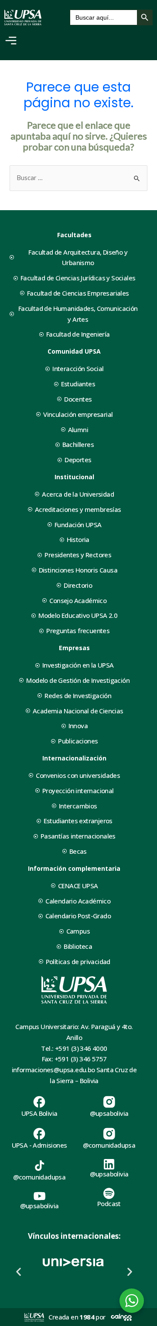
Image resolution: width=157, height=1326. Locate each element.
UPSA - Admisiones (39, 1145)
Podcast (109, 1203)
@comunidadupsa (109, 1145)
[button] (18, 1271)
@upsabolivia (109, 1113)
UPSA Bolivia (39, 1113)
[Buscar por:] (78, 177)
